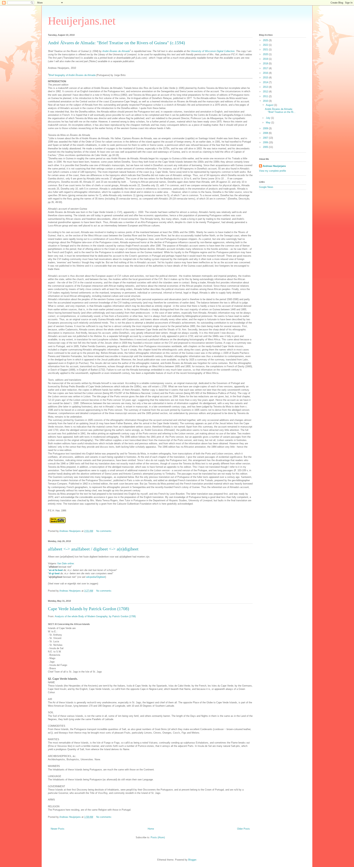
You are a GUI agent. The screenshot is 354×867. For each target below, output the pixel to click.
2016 (266, 73)
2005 (266, 147)
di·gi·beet (54, 573)
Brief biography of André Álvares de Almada (72, 75)
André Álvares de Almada (116, 51)
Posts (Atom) (158, 837)
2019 (266, 59)
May (268, 122)
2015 (266, 77)
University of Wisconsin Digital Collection (213, 51)
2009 (266, 128)
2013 (266, 87)
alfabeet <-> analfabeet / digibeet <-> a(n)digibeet (93, 549)
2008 (266, 133)
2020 (266, 54)
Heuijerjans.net (82, 21)
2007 (266, 137)
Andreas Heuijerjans (274, 166)
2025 (266, 40)
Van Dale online (65, 563)
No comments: (104, 531)
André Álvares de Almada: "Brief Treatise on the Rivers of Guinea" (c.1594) (116, 42)
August (270, 105)
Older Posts (243, 828)
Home (151, 828)
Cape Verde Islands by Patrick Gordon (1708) (88, 608)
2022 (266, 45)
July (268, 118)
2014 (266, 82)
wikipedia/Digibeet (95, 577)
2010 (266, 101)
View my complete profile (272, 170)
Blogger (192, 859)
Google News (266, 187)
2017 (266, 68)
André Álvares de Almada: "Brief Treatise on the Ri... (280, 110)
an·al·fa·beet (56, 570)
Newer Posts (57, 828)
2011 (266, 96)
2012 (266, 91)
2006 (266, 142)
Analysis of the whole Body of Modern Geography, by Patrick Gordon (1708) (95, 616)
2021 (266, 49)
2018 (266, 63)
